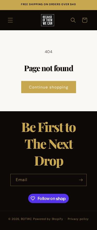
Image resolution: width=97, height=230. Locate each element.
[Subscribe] (80, 180)
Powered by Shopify (48, 219)
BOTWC (27, 219)
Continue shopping (48, 87)
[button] (10, 20)
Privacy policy (78, 219)
